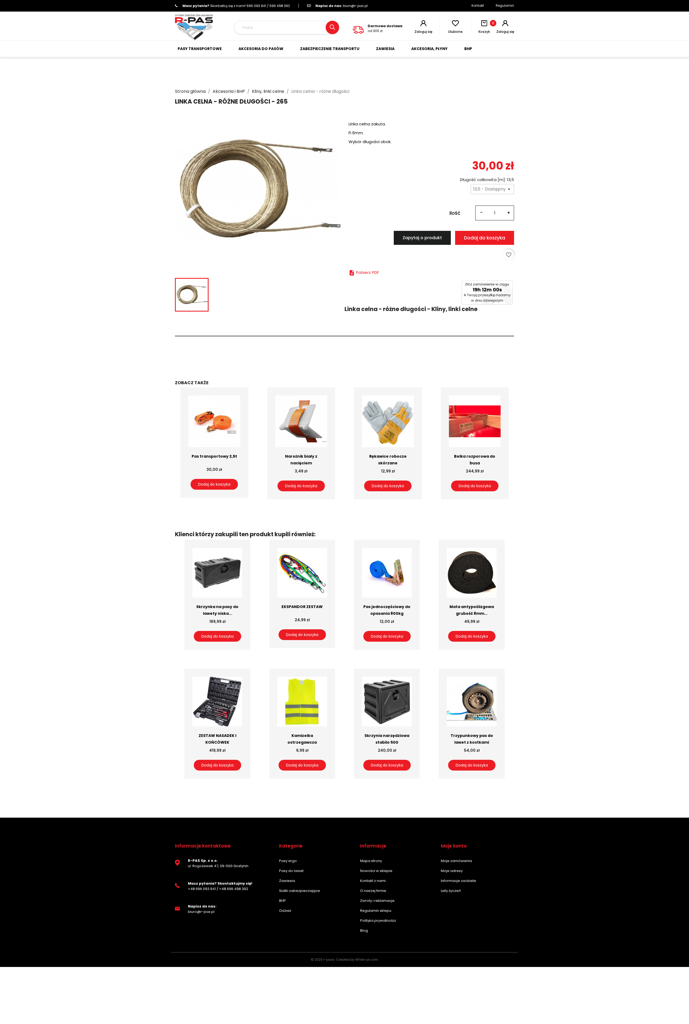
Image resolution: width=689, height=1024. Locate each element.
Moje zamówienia (456, 860)
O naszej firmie (373, 890)
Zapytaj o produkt (422, 238)
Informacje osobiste (458, 880)
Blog (364, 930)
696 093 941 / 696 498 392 (236, 5)
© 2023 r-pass (323, 959)
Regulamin (505, 5)
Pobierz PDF (364, 272)
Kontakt (478, 5)
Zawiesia (287, 880)
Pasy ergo (288, 860)
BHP (282, 900)
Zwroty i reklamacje (377, 900)
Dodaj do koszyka (484, 238)
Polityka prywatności (378, 920)
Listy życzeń (451, 890)
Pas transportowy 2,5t (214, 456)
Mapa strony (371, 860)
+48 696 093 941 (202, 888)
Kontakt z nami (373, 880)
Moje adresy (452, 870)
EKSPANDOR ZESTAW (302, 606)
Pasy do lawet (291, 870)
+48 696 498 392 (233, 888)
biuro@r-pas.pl (341, 5)
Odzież (285, 910)
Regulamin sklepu (375, 910)
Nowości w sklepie (376, 870)
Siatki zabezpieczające (299, 890)
